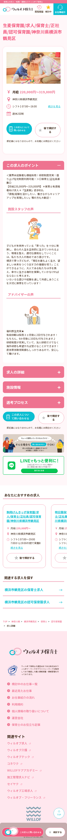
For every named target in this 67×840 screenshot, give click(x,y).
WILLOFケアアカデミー (22, 770)
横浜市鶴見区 (30, 621)
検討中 (48, 11)
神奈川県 (15, 621)
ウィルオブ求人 (17, 743)
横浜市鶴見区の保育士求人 (24, 589)
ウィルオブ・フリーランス (24, 797)
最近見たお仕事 (22, 691)
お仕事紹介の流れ (23, 697)
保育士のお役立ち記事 (26, 724)
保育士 (44, 621)
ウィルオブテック (18, 757)
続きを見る (54, 106)
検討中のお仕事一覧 (25, 684)
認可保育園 (56, 621)
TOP (5, 621)
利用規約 (17, 704)
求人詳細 (11, 625)
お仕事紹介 (60, 12)
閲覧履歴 (39, 11)
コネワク (13, 763)
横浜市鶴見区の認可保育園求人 (27, 602)
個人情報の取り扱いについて (30, 711)
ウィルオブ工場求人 (20, 790)
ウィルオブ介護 (17, 750)
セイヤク (13, 784)
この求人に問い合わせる (30, 832)
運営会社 (17, 718)
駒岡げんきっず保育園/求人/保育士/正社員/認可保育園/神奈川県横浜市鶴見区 (24, 516)
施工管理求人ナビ (18, 777)
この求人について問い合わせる (20, 416)
